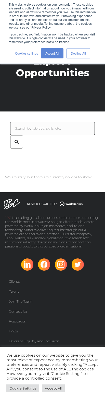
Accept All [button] (52, 53)
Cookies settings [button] (26, 53)
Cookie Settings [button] (22, 388)
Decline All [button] (78, 53)
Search (16, 142)
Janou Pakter (15, 238)
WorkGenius (33, 226)
